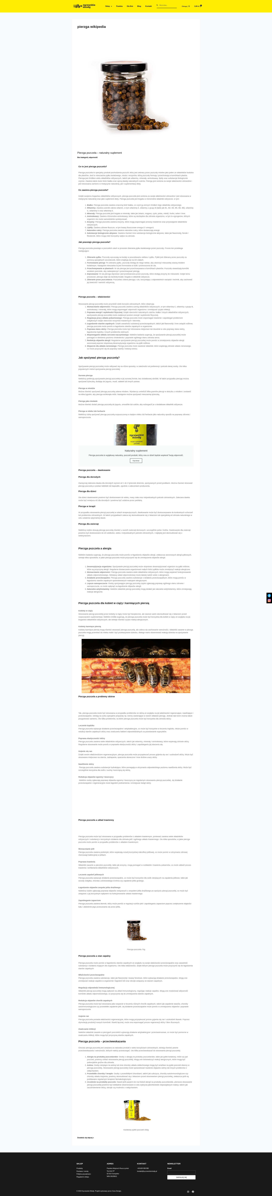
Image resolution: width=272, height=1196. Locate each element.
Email (169, 1168)
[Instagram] (269, 600)
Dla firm (130, 6)
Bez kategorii (82, 157)
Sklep (107, 6)
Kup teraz (136, 461)
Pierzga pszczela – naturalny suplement (99, 152)
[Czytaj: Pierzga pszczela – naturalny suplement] (131, 94)
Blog (139, 6)
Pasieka (119, 6)
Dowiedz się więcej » (85, 1137)
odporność (93, 157)
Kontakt (148, 6)
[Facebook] (269, 595)
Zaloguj (184, 6)
